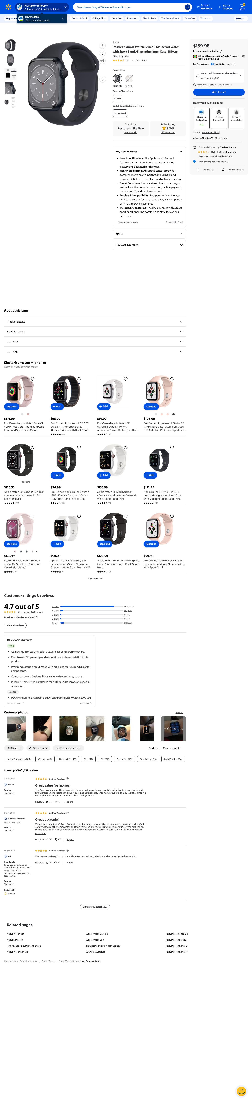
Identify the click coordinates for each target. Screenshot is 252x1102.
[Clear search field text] (180, 7)
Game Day (190, 18)
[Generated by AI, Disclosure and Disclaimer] (181, 222)
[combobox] (132, 7)
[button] (205, 7)
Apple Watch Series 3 (17, 951)
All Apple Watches (95, 951)
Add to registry (236, 169)
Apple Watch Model (176, 939)
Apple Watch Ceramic (97, 933)
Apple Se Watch (15, 939)
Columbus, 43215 (211, 132)
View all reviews (15, 625)
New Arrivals (149, 18)
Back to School (79, 18)
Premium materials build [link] (25, 666)
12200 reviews (168, 132)
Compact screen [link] (20, 676)
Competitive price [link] (21, 651)
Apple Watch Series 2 (176, 945)
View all (179, 712)
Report (69, 801)
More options (221, 138)
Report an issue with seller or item (215, 156)
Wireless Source (228, 147)
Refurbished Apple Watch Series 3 (24, 945)
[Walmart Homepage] (8, 7)
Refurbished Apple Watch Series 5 (103, 945)
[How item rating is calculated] (37, 617)
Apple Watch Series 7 (176, 951)
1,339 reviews (37, 612)
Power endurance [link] (21, 697)
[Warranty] (181, 341)
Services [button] (34, 18)
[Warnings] (181, 351)
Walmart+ (205, 18)
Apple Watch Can (95, 939)
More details (130, 132)
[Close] (63, 18)
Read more (40, 833)
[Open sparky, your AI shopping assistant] (241, 1091)
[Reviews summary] (133, 60)
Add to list (208, 169)
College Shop (99, 18)
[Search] (187, 7)
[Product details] (181, 321)
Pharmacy (132, 18)
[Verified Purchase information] (67, 778)
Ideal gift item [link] (19, 682)
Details (224, 161)
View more (93, 578)
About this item (16, 310)
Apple (116, 42)
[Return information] (233, 64)
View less (84, 703)
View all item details (128, 222)
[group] (130, 60)
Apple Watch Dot (15, 933)
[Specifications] (181, 331)
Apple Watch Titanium (177, 933)
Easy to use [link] (17, 657)
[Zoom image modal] (102, 61)
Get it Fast (117, 18)
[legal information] (220, 51)
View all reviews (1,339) (95, 906)
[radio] (117, 80)
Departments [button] (13, 18)
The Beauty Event (170, 18)
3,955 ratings (141, 60)
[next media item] (103, 79)
